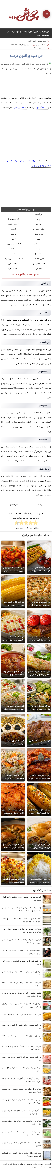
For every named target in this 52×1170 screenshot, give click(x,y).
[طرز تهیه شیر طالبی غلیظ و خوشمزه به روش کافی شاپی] (47, 967)
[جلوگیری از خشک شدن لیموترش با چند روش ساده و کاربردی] (47, 1116)
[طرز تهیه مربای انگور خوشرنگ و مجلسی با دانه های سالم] (47, 1041)
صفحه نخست (42, 41)
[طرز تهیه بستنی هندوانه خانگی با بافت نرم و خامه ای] (47, 1063)
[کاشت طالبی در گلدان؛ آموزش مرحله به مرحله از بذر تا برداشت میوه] (47, 999)
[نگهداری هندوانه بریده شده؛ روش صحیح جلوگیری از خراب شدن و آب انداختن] (47, 1009)
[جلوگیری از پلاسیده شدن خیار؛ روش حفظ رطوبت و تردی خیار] (47, 1127)
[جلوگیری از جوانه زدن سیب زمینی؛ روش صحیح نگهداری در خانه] (47, 1095)
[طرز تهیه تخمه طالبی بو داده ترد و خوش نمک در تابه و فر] (47, 988)
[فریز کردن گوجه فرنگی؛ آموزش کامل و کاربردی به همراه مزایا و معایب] (47, 1084)
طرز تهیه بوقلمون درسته (26, 56)
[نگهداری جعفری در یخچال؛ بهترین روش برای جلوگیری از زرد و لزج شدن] (47, 935)
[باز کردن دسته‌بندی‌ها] (46, 14)
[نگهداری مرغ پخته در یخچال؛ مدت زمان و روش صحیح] (47, 1148)
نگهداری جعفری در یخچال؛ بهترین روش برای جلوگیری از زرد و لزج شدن (21, 931)
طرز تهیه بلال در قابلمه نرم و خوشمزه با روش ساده (22, 1014)
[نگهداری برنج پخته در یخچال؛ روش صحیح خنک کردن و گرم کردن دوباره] (47, 924)
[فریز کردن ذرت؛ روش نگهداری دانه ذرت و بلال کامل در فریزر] (47, 1073)
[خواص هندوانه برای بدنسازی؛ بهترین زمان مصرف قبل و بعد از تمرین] (47, 956)
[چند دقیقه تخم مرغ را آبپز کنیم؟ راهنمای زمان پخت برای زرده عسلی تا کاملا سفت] (47, 913)
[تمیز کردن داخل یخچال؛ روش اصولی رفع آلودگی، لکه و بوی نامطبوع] (47, 1159)
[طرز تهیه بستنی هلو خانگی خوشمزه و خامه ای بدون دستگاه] (47, 1052)
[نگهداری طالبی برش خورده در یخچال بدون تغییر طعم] (47, 977)
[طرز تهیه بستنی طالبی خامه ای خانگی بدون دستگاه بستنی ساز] (47, 1137)
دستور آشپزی (41, 107)
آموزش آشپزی (32, 41)
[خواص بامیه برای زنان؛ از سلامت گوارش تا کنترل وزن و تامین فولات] (47, 945)
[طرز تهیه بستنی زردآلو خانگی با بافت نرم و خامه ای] (47, 1031)
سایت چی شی (20, 107)
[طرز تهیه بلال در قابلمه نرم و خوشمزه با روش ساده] (47, 1020)
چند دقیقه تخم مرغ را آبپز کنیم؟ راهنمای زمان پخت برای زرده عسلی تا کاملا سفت (21, 909)
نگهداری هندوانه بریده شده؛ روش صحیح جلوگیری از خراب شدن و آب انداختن (21, 1005)
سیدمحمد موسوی (41, 44)
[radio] (35, 523)
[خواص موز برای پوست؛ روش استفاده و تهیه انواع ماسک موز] (47, 903)
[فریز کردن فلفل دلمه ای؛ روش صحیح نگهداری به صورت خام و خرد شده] (47, 1105)
